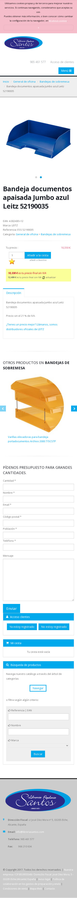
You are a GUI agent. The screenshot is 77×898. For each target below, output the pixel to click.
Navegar (38, 688)
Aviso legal (44, 879)
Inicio (6, 81)
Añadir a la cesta (37, 255)
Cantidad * (9, 480)
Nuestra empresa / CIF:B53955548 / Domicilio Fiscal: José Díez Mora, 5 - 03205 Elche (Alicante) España (38, 874)
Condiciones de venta (15, 888)
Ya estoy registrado (21, 627)
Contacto (50, 888)
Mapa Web (36, 888)
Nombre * (9, 492)
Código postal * (12, 516)
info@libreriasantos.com (30, 831)
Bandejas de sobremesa (54, 81)
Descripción (13, 293)
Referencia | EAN (21, 710)
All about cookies (58, 20)
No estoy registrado (54, 627)
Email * (7, 504)
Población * (10, 528)
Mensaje (8, 555)
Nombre (16, 725)
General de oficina (24, 81)
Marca (15, 740)
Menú (65, 70)
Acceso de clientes (62, 62)
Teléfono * (9, 540)
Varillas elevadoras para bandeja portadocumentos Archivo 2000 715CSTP (32, 439)
